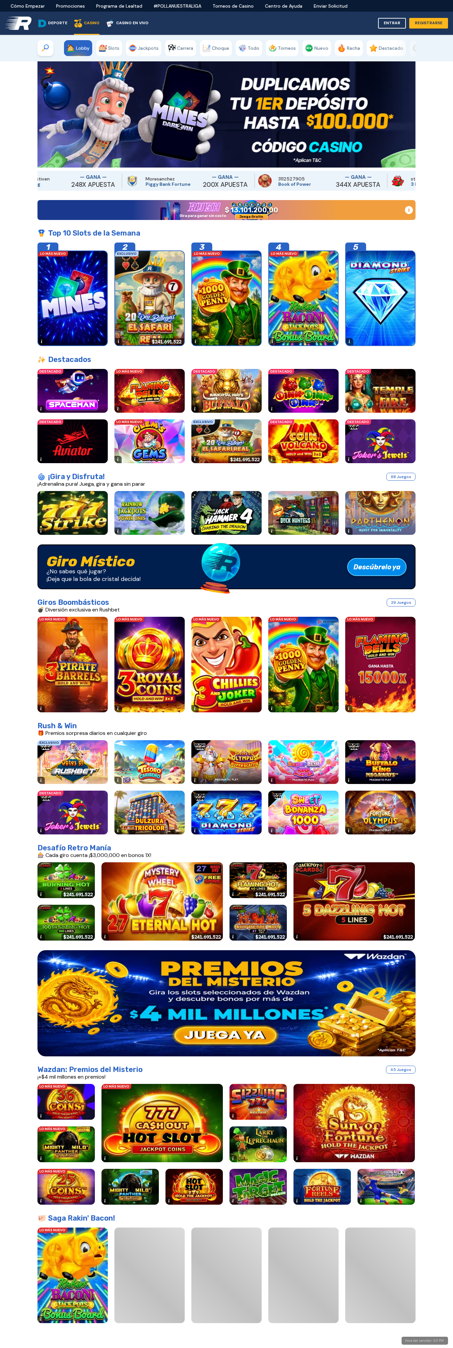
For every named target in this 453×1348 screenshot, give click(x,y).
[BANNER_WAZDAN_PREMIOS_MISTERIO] (226, 1003)
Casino (91, 23)
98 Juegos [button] (401, 476)
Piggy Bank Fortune (41, 184)
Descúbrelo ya (377, 567)
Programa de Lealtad (119, 6)
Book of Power (168, 184)
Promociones (70, 6)
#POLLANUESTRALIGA (177, 6)
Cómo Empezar (28, 6)
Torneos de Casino (233, 6)
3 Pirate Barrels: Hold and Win (313, 184)
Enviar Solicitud (331, 6)
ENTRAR (392, 23)
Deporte (57, 23)
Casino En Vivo (132, 23)
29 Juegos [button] (401, 602)
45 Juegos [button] (400, 1069)
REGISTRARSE (428, 23)
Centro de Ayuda (283, 6)
